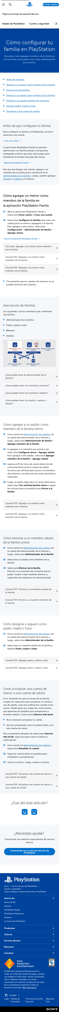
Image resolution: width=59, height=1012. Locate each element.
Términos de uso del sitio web (34, 1000)
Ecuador (13, 995)
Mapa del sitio (50, 1000)
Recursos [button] (9, 946)
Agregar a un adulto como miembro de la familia (30, 95)
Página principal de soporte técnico (20, 14)
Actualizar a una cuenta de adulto (23, 111)
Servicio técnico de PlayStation (24, 886)
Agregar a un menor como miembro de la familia (30, 84)
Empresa (7, 917)
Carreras (7, 906)
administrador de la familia (17, 175)
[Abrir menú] (3, 4)
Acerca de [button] (9, 898)
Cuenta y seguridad (39, 23)
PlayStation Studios (12, 909)
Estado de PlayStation (13, 23)
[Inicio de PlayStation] (29, 4)
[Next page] (56, 23)
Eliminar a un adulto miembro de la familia (27, 100)
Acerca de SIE (9, 902)
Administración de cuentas (36, 434)
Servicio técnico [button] (12, 940)
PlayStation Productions (14, 913)
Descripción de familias (18, 90)
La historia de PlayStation (14, 921)
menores (7, 179)
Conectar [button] (8, 953)
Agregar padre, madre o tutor (21, 106)
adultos (18, 179)
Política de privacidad (15, 1000)
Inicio (6, 886)
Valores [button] (8, 934)
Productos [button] (9, 928)
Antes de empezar (15, 79)
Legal (6, 998)
